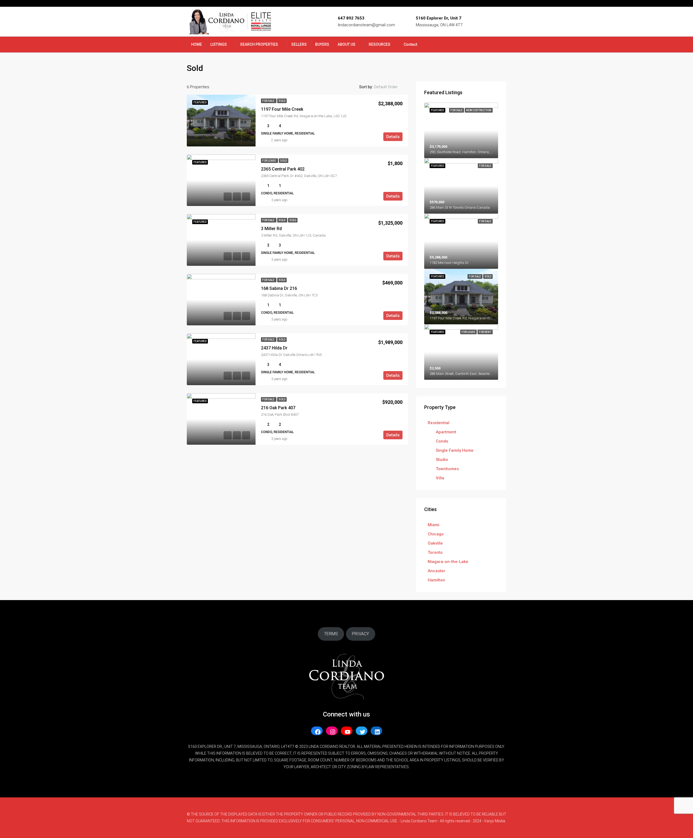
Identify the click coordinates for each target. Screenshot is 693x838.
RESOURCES (379, 44)
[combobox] (390, 87)
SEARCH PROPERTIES (259, 44)
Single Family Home (454, 450)
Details (393, 136)
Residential (438, 422)
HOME (196, 44)
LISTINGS (218, 44)
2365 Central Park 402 (283, 169)
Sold (282, 100)
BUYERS (322, 44)
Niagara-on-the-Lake (448, 561)
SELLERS (299, 44)
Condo (442, 441)
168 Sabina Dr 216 (279, 288)
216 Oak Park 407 (278, 407)
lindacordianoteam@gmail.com (366, 24)
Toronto (435, 552)
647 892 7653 (351, 18)
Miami (433, 524)
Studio (442, 459)
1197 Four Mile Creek (282, 109)
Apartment (446, 432)
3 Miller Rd (271, 228)
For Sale (268, 100)
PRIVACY (360, 633)
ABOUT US (346, 44)
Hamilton (436, 580)
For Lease (269, 160)
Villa (440, 478)
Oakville (435, 543)
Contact (410, 44)
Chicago (436, 534)
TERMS (331, 633)
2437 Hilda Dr (274, 348)
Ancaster (436, 570)
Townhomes (447, 468)
